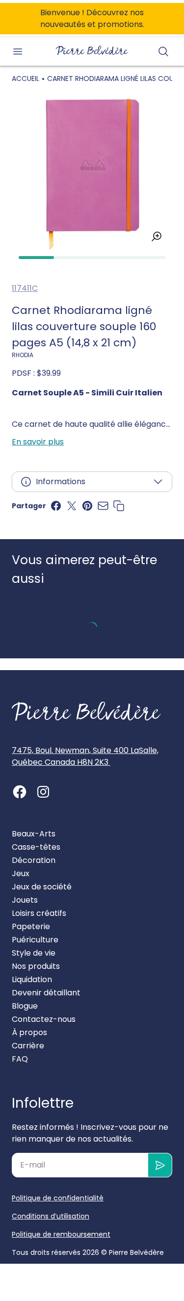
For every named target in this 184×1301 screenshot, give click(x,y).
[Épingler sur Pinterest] (87, 506)
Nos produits (36, 966)
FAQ (20, 1059)
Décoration (33, 860)
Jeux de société (42, 886)
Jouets (25, 900)
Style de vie (33, 953)
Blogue (25, 1006)
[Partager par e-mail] (103, 506)
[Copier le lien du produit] (119, 506)
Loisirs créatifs (39, 913)
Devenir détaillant (46, 992)
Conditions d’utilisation (50, 1216)
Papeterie (31, 926)
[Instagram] (43, 792)
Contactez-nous (44, 1019)
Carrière (28, 1045)
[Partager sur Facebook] (56, 506)
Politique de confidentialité (58, 1198)
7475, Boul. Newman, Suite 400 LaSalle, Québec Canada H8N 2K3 (85, 756)
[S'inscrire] (160, 1165)
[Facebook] (19, 792)
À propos (29, 1032)
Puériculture (35, 939)
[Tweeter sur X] (72, 506)
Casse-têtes (36, 847)
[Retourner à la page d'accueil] (86, 711)
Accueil (25, 78)
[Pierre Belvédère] (92, 50)
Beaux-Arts (33, 833)
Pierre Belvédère (136, 1252)
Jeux (20, 873)
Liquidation (32, 979)
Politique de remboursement (61, 1234)
